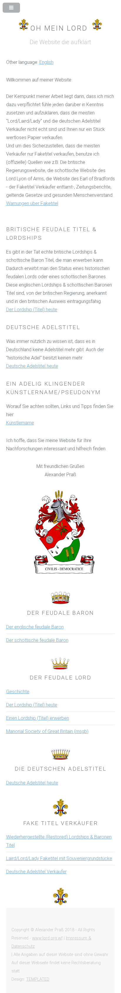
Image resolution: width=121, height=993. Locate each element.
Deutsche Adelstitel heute (32, 366)
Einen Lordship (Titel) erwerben (37, 718)
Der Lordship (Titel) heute (31, 309)
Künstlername (20, 423)
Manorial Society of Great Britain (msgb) (47, 731)
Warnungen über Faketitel (32, 203)
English (46, 62)
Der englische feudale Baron (35, 627)
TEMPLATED (37, 979)
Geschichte (17, 691)
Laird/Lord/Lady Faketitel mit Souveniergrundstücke (59, 858)
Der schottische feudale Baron (37, 640)
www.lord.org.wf (47, 938)
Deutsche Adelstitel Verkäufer (36, 871)
